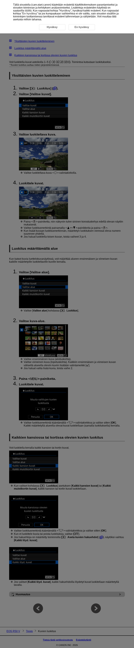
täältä (28, 10)
